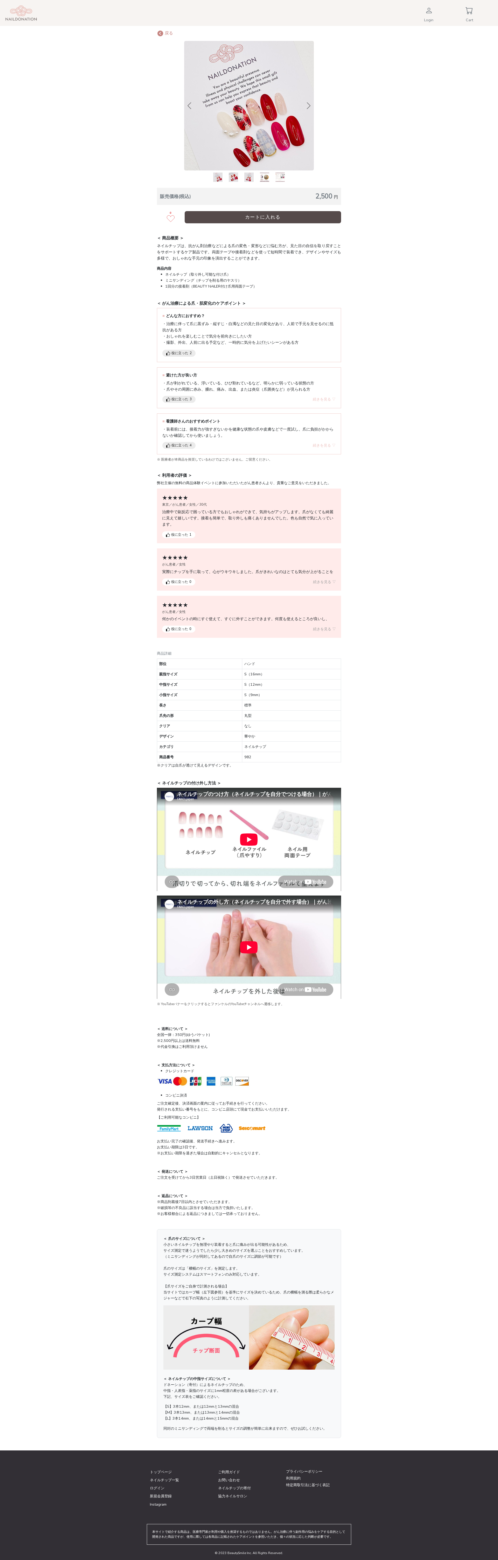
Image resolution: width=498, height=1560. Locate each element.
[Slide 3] (249, 177)
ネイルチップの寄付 (234, 1488)
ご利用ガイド (229, 1472)
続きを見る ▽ (324, 399)
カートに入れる (263, 217)
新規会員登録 (161, 1496)
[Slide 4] (264, 177)
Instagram (158, 1504)
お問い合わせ (229, 1480)
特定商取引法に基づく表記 (308, 1484)
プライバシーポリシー (304, 1471)
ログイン (157, 1488)
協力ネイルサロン (232, 1496)
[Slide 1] (218, 177)
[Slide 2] (233, 177)
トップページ (161, 1472)
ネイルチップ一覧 (164, 1480)
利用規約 (293, 1478)
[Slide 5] (280, 177)
